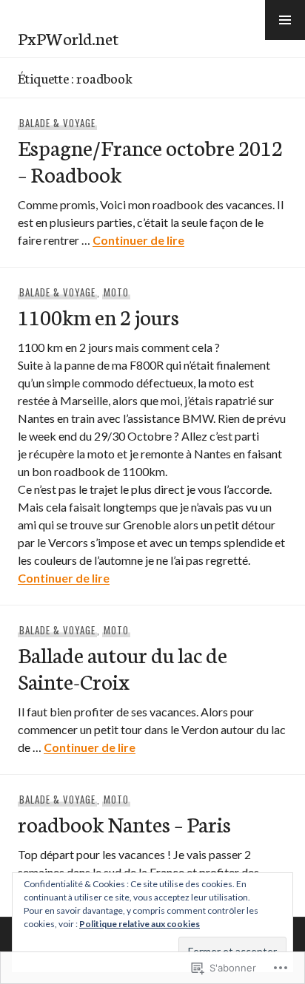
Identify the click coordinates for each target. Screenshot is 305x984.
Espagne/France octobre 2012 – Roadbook (150, 160)
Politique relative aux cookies (139, 923)
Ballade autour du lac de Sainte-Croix (122, 667)
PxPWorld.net (68, 38)
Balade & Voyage (57, 122)
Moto (116, 292)
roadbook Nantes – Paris (124, 823)
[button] (285, 20)
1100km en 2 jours (98, 316)
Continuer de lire (138, 240)
